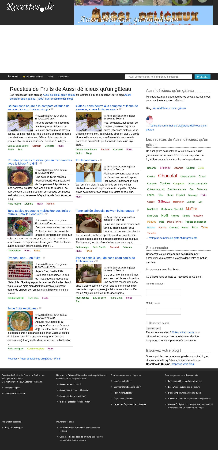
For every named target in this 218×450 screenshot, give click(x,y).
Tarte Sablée (14, 250)
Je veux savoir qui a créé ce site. (74, 390)
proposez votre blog (183, 364)
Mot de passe (153, 303)
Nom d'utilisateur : (155, 283)
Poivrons (127, 247)
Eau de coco (99, 297)
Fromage (192, 195)
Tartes (37, 250)
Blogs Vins (173, 392)
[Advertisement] (109, 49)
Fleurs (170, 195)
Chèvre (151, 176)
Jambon (191, 201)
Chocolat (114, 247)
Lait (200, 201)
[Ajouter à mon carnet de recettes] (52, 109)
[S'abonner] (36, 115)
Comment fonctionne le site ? (127, 386)
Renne (184, 227)
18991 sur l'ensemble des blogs (55, 98)
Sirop (20, 149)
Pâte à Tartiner (174, 221)
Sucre (194, 227)
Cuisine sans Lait (156, 189)
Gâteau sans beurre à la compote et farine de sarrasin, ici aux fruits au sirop (39, 107)
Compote (49, 145)
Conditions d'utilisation (15, 393)
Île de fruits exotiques (22, 308)
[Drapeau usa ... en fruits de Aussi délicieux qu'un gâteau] (20, 270)
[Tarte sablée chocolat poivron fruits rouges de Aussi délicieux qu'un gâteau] (88, 223)
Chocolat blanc (187, 176)
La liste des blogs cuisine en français (184, 381)
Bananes (152, 167)
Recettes (13, 76)
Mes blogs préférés (34, 76)
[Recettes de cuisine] (30, 6)
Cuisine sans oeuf (177, 189)
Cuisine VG (173, 398)
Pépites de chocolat (195, 221)
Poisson (151, 227)
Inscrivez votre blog (122, 381)
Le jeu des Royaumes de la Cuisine (130, 404)
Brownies (178, 167)
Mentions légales (12, 387)
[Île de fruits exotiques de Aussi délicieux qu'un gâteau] (20, 321)
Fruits (61, 145)
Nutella (186, 215)
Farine (11, 149)
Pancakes (198, 215)
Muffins (191, 208)
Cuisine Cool (174, 404)
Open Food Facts (67, 436)
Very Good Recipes (14, 427)
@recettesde (74, 401)
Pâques (151, 221)
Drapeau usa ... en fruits (24, 258)
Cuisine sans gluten (197, 183)
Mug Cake (152, 215)
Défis (50, 76)
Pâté (161, 221)
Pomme (50, 203)
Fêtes (161, 195)
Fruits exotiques (15, 348)
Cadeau (190, 167)
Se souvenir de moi (159, 322)
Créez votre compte (183, 332)
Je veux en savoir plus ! (70, 384)
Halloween (178, 201)
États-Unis (33, 298)
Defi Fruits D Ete (16, 298)
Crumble (29, 203)
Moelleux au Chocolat (172, 209)
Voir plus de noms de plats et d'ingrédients (173, 238)
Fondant (180, 195)
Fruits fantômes (86, 160)
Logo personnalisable (123, 398)
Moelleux (152, 209)
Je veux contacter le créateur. (73, 395)
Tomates (151, 233)
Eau (78, 301)
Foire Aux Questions (123, 392)
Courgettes (178, 183)
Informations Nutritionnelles (75, 427)
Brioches (165, 168)
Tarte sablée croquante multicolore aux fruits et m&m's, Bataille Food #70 (39, 212)
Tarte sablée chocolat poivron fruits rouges (105, 210)
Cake (201, 167)
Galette (151, 201)
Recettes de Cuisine (11, 375)
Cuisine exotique (35, 348)
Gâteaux (164, 201)
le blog (63, 401)
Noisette (175, 215)
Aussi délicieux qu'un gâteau (59, 95)
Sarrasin (36, 145)
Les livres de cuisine (177, 386)
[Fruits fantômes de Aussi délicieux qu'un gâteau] (88, 172)
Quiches (173, 227)
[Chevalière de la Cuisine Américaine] (149, 118)
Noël (164, 215)
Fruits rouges (14, 203)
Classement (63, 76)
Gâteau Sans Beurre (18, 145)
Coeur (202, 176)
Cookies (165, 183)
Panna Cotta (116, 297)
